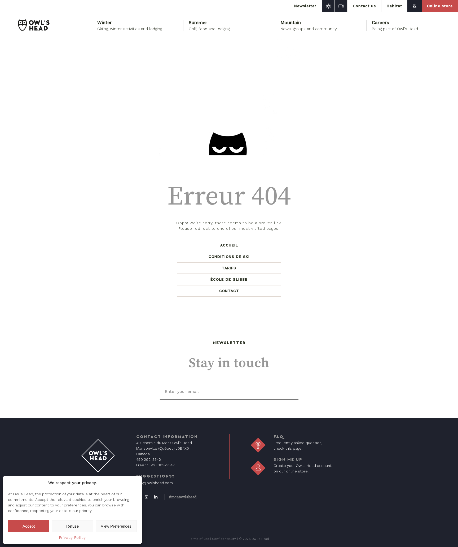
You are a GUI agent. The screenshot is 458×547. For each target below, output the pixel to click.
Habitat (394, 6)
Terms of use (199, 539)
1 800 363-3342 (161, 465)
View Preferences (116, 526)
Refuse (72, 526)
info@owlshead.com (154, 483)
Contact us (364, 6)
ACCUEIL (229, 245)
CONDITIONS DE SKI (229, 256)
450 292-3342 (148, 459)
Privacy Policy (72, 537)
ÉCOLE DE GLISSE (229, 279)
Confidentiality (224, 539)
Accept (29, 526)
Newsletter (305, 6)
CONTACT (229, 291)
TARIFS (229, 268)
